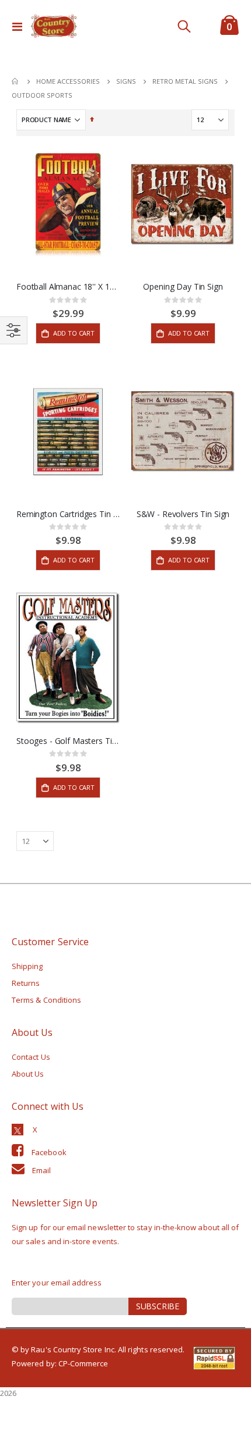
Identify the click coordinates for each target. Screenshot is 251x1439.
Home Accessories (68, 81)
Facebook (49, 1152)
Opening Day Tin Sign (182, 287)
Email (41, 1170)
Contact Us (31, 1057)
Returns (26, 983)
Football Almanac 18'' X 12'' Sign (68, 287)
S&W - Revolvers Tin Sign (183, 514)
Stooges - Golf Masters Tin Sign (68, 741)
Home (16, 81)
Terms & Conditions (46, 1000)
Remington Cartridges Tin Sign (68, 514)
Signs (126, 81)
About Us (28, 1073)
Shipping (27, 966)
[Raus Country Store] (53, 26)
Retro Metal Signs (185, 81)
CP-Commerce (83, 1363)
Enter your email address (57, 1282)
